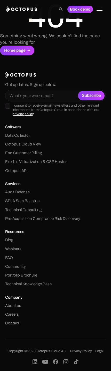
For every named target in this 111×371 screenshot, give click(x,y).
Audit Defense (17, 192)
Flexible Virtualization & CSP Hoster (36, 162)
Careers (12, 314)
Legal (99, 351)
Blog (9, 240)
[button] (99, 9)
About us (13, 306)
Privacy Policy (81, 351)
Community (15, 266)
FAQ (9, 258)
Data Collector (17, 135)
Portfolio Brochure (21, 275)
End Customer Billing (23, 153)
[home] (21, 9)
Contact (12, 323)
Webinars (13, 249)
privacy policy (22, 114)
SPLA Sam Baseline (22, 201)
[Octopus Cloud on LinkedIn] (35, 362)
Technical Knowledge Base (28, 284)
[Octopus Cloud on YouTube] (45, 362)
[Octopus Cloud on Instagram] (66, 362)
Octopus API (16, 171)
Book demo (80, 9)
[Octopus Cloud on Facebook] (55, 362)
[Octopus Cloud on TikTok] (76, 362)
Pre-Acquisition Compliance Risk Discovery (42, 219)
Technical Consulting (23, 210)
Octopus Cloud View (23, 144)
